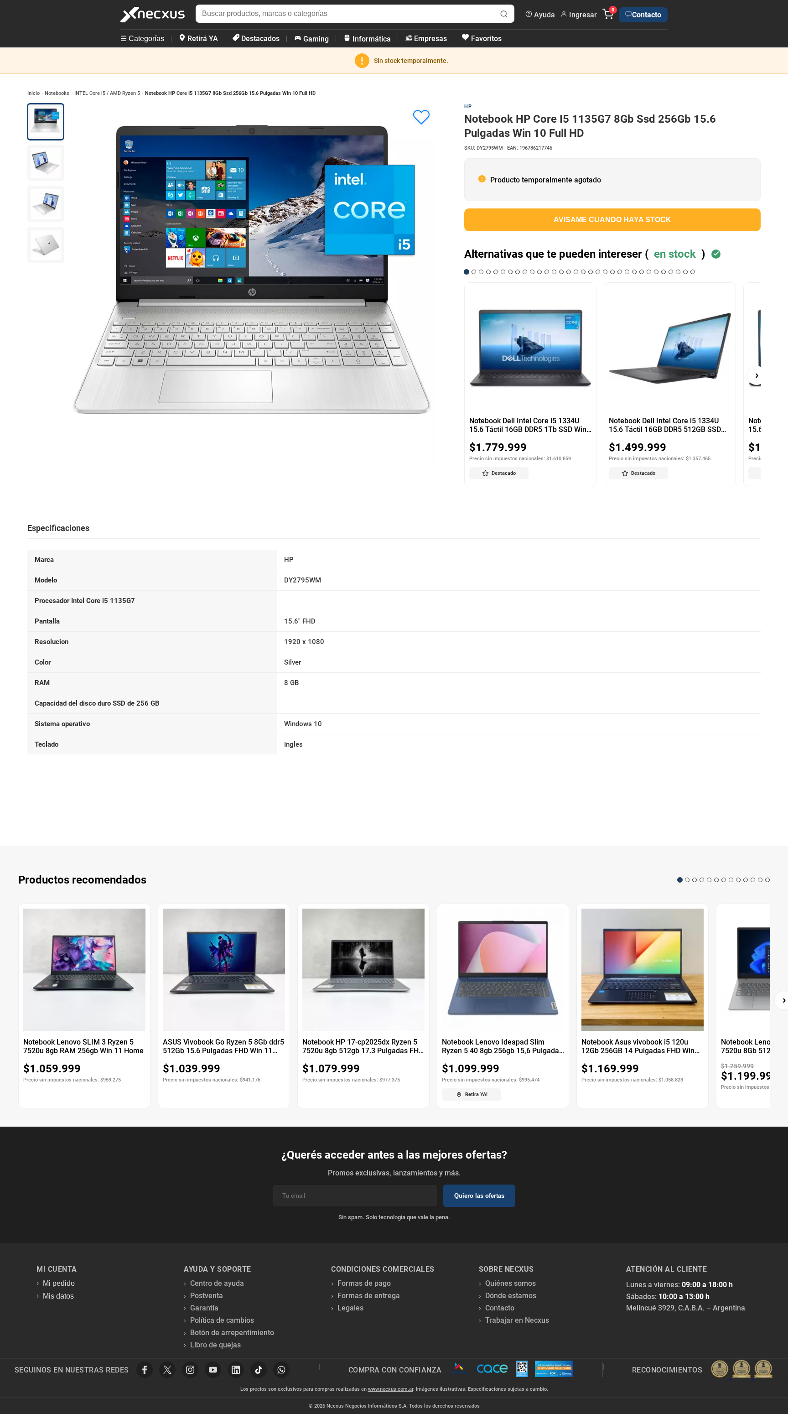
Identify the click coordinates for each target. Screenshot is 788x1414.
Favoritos (485, 38)
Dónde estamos (510, 1295)
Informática (371, 39)
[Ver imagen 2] (45, 163)
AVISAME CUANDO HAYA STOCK (612, 220)
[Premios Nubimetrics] (741, 1370)
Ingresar (582, 14)
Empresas (429, 38)
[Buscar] (504, 14)
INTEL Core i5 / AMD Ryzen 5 (107, 93)
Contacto (646, 14)
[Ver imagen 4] (45, 245)
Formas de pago (364, 1283)
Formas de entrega (368, 1295)
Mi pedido (59, 1283)
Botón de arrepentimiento (232, 1332)
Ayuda (543, 14)
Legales (350, 1308)
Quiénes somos (510, 1283)
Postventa (206, 1295)
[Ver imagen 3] (45, 204)
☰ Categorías (142, 38)
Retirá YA (202, 38)
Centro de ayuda (217, 1283)
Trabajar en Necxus (517, 1320)
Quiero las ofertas (479, 1195)
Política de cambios (222, 1320)
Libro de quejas (215, 1345)
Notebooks (57, 93)
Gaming (315, 39)
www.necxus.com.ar (390, 1389)
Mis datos (58, 1296)
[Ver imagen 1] (45, 122)
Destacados (259, 38)
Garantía (204, 1308)
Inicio (33, 93)
